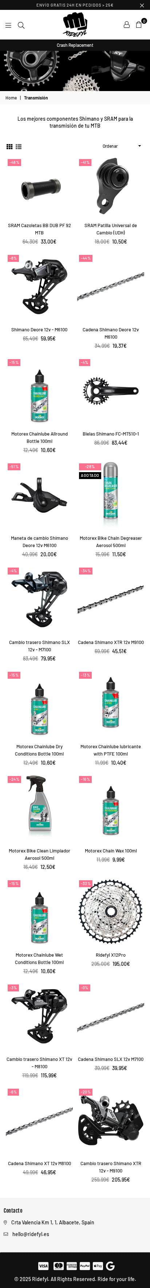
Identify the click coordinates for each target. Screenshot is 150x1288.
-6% (13, 1091)
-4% (84, 362)
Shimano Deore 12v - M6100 (39, 329)
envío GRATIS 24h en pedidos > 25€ (75, 5)
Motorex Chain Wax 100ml (111, 851)
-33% (86, 883)
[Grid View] (9, 146)
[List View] (19, 146)
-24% (14, 779)
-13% (85, 675)
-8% (13, 258)
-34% (86, 570)
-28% (90, 466)
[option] (75, 45)
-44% (86, 258)
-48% (14, 162)
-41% (85, 162)
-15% (14, 362)
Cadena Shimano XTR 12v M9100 (111, 642)
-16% (85, 779)
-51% (14, 466)
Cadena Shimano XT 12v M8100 (39, 1163)
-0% (84, 987)
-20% (86, 1091)
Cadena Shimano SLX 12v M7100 (110, 1059)
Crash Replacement (75, 45)
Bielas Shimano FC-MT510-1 (111, 434)
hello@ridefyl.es (30, 1234)
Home (11, 97)
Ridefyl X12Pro (111, 955)
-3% (13, 987)
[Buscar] (21, 24)
